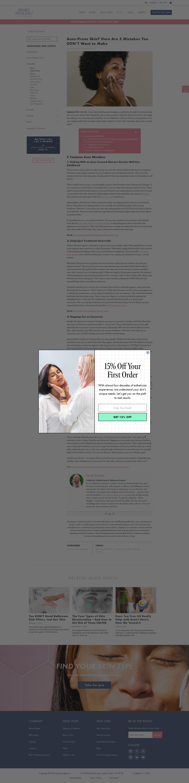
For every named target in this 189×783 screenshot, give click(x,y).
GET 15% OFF (122, 417)
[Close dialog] (147, 352)
